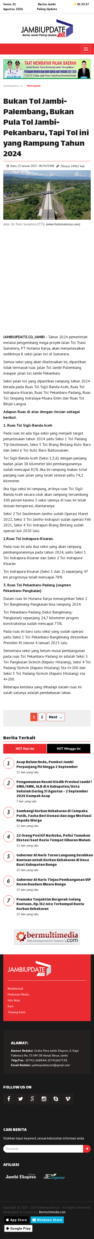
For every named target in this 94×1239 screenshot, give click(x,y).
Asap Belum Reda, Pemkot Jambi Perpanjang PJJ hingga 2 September (47, 764)
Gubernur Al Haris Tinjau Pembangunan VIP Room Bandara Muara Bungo (53, 882)
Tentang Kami (16, 1012)
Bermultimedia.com (52, 1212)
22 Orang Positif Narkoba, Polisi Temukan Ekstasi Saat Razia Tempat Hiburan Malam (53, 838)
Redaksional (15, 988)
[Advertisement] (47, 280)
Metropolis (33, 85)
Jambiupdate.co (13, 85)
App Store (18, 1220)
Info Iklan (14, 1000)
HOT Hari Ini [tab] (25, 748)
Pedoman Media (18, 994)
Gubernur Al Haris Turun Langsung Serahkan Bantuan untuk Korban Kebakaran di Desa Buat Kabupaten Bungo (54, 860)
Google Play (20, 1228)
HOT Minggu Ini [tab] (68, 748)
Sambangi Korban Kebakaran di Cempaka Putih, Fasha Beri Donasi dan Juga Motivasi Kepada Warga (53, 816)
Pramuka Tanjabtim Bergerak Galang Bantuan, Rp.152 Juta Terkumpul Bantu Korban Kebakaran (50, 904)
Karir (11, 1006)
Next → (56, 716)
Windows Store (49, 1220)
